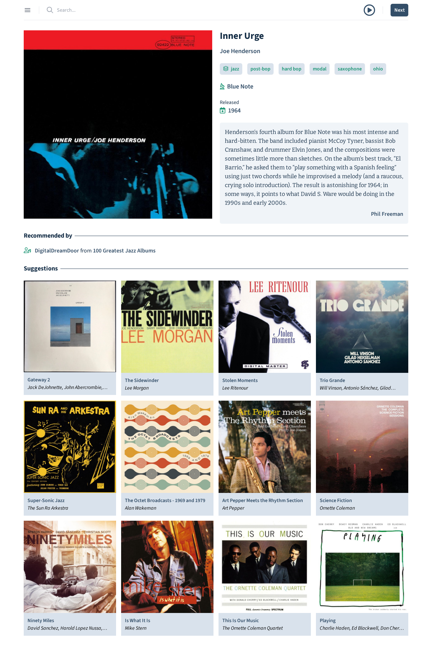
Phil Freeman (387, 214)
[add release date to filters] (222, 110)
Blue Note (240, 86)
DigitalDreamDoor (57, 251)
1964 (234, 110)
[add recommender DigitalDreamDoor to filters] (27, 250)
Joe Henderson (240, 51)
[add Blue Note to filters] (222, 86)
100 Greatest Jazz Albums (124, 251)
